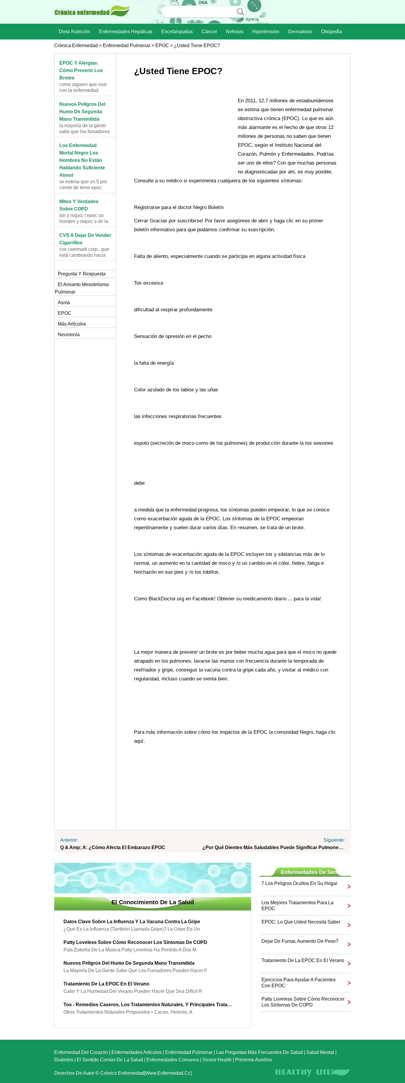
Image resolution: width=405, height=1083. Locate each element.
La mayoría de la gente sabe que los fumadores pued (84, 131)
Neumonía (69, 334)
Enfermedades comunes (172, 1059)
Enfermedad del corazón (81, 1052)
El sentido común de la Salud (110, 1059)
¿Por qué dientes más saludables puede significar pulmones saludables (274, 847)
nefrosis (234, 31)
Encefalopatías (177, 31)
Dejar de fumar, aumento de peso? (300, 941)
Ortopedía (331, 31)
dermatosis (300, 31)
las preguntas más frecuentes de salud (259, 1052)
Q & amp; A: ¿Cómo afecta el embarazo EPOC (112, 847)
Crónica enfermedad (76, 45)
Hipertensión (265, 31)
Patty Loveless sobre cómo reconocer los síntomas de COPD (135, 942)
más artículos (72, 323)
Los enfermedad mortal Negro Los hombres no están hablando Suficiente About (82, 160)
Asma (64, 302)
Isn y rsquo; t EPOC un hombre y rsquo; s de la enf (83, 221)
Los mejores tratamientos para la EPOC (298, 905)
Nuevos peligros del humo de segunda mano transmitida (82, 112)
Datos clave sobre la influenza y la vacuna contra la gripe (131, 921)
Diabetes (63, 1059)
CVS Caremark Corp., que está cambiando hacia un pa (84, 255)
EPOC (162, 45)
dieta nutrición (74, 31)
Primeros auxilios (253, 1059)
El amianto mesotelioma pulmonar (82, 288)
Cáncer (209, 31)
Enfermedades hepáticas (125, 31)
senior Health (217, 1059)
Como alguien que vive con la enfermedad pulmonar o (83, 90)
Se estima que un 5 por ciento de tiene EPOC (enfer (83, 187)
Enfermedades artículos (136, 1052)
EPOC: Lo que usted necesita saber (301, 921)
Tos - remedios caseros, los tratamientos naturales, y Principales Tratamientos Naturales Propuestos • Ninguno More (148, 1004)
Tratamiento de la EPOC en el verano (106, 983)
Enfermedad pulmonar (126, 45)
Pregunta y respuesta (82, 273)
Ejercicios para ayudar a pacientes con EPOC (299, 982)
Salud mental (320, 1052)
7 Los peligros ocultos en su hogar (299, 883)
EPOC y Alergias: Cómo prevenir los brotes (81, 70)
